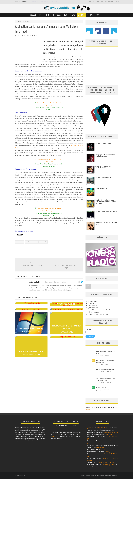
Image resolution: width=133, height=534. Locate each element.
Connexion (91, 2)
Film (47, 15)
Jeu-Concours (93, 308)
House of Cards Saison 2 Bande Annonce (31, 352)
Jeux (65, 15)
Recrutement (92, 305)
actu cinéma (19, 242)
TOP (97, 15)
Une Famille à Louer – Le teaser (32, 265)
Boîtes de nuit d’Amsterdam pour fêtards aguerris (45, 2)
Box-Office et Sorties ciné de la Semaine (101, 310)
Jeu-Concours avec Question (98, 314)
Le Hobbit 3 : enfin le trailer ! (66, 305)
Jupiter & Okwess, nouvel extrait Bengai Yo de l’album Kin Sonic (105, 379)
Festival (90, 15)
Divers (80, 15)
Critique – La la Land (101, 387)
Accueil (33, 15)
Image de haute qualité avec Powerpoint (31, 328)
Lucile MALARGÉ (21, 36)
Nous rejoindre (109, 2)
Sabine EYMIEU (27, 301)
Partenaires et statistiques (97, 475)
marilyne (100, 390)
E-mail (88, 330)
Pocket (26, 235)
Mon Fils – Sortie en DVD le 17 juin (31, 299)
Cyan (63, 307)
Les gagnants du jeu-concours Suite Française (31, 305)
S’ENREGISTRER (99, 2)
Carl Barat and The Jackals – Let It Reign (66, 266)
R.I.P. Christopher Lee (66, 332)
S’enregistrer (92, 301)
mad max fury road (31, 242)
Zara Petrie (100, 355)
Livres (73, 15)
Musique (56, 15)
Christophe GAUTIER (28, 354)
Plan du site (108, 475)
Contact (88, 475)
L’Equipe (117, 2)
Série (40, 15)
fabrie (99, 364)
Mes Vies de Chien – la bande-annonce (105, 369)
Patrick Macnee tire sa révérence (66, 301)
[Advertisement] (28, 51)
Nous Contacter (93, 312)
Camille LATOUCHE (28, 331)
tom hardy (43, 242)
